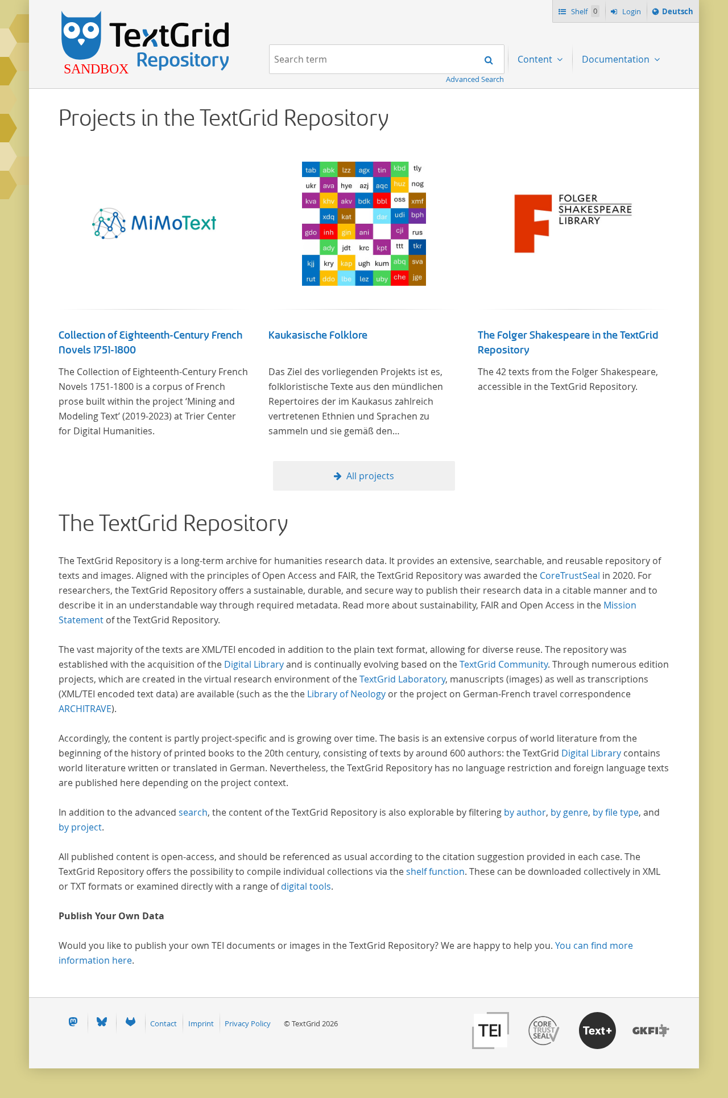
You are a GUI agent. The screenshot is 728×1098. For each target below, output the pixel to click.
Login (631, 11)
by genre (569, 812)
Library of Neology (346, 694)
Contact (163, 1023)
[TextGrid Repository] (146, 15)
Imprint (201, 1023)
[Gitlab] (130, 1023)
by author (525, 812)
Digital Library (254, 664)
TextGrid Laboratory (402, 679)
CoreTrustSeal (570, 575)
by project (80, 827)
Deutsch (677, 14)
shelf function (435, 871)
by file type (616, 812)
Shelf (583, 11)
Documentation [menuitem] (617, 59)
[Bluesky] (101, 1023)
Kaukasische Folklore (317, 335)
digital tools (306, 886)
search (193, 812)
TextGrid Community (504, 664)
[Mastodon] (72, 1023)
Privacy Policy (248, 1023)
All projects (370, 476)
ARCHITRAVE (85, 708)
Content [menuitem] (536, 59)
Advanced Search (475, 79)
